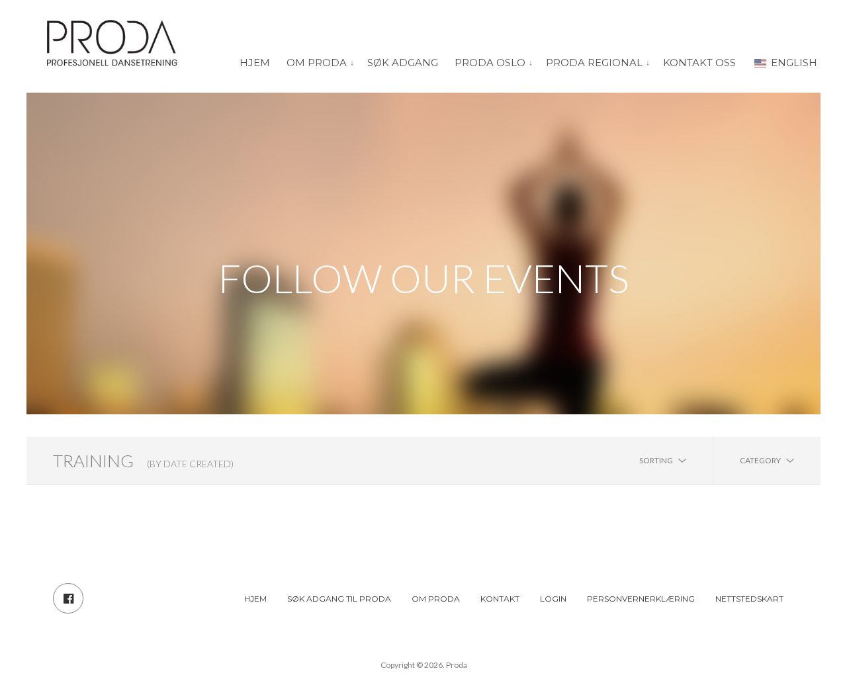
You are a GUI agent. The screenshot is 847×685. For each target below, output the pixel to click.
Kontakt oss (699, 62)
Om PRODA (317, 62)
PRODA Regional (594, 62)
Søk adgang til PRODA (339, 599)
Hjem (255, 62)
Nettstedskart (749, 599)
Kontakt (499, 599)
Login (553, 599)
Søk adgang (402, 62)
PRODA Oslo (490, 62)
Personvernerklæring (641, 599)
